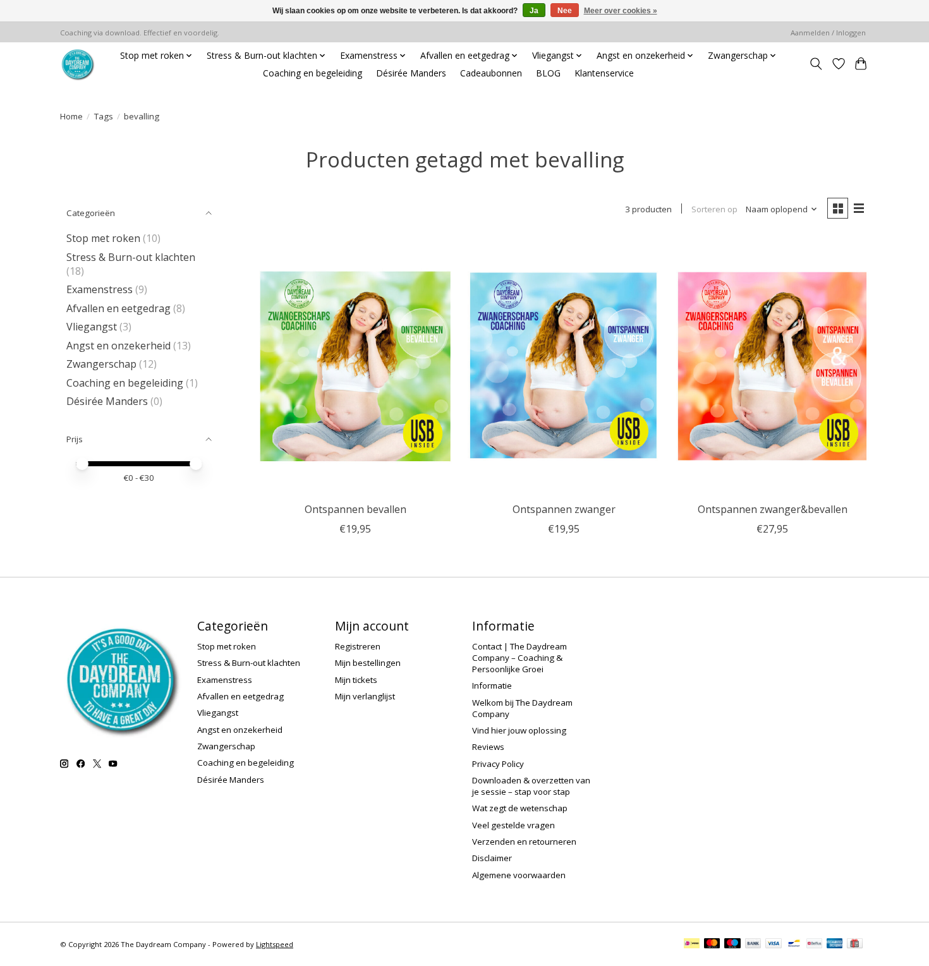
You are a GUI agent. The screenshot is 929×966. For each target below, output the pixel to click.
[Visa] (773, 944)
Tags (103, 116)
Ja (534, 10)
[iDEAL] (692, 944)
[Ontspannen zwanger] (564, 366)
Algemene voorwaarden (519, 875)
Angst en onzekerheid (118, 346)
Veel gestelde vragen (513, 825)
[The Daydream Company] (77, 64)
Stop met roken (103, 238)
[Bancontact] (794, 944)
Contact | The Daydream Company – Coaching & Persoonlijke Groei (519, 658)
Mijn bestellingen (368, 662)
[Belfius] (814, 944)
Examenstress (99, 289)
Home (71, 116)
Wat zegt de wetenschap (520, 808)
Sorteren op (714, 209)
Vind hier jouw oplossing (519, 730)
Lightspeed (274, 944)
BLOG (548, 73)
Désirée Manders (411, 73)
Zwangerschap (101, 364)
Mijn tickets (356, 679)
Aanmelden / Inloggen (828, 32)
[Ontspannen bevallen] (355, 366)
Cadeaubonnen (491, 73)
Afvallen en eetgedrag (118, 308)
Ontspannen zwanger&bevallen (772, 509)
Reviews (488, 746)
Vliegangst (91, 327)
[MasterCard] (712, 944)
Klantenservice (604, 73)
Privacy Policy (498, 764)
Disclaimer (492, 858)
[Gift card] (855, 944)
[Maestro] (732, 944)
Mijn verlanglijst (365, 696)
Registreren (357, 646)
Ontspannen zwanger (564, 509)
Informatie (492, 685)
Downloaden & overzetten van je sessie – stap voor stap (531, 786)
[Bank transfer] (753, 944)
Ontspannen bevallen (355, 509)
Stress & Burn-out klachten (130, 257)
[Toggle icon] (816, 64)
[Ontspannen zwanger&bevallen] (772, 366)
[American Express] (835, 944)
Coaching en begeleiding (312, 73)
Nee (564, 10)
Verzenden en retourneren (524, 841)
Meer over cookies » (620, 10)
